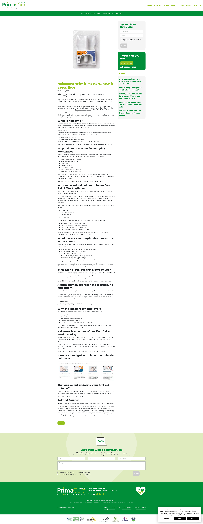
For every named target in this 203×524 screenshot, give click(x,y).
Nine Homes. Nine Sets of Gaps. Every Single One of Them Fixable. (130, 81)
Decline (179, 518)
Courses (166, 5)
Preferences (166, 518)
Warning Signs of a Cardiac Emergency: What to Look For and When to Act (130, 96)
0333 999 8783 (130, 67)
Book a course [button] (126, 63)
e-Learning (175, 5)
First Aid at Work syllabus (83, 110)
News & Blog (186, 5)
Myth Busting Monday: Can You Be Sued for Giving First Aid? (130, 104)
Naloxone (60, 124)
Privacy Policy (131, 40)
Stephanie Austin (70, 94)
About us (157, 5)
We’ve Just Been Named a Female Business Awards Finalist (130, 113)
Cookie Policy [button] (192, 513)
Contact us (197, 5)
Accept (193, 518)
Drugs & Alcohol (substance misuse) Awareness (81, 403)
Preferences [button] (185, 515)
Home (149, 5)
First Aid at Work (86, 337)
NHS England (92, 198)
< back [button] (61, 423)
